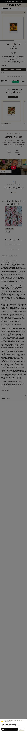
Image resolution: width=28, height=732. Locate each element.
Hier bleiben (22, 729)
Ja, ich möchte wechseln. (10, 729)
